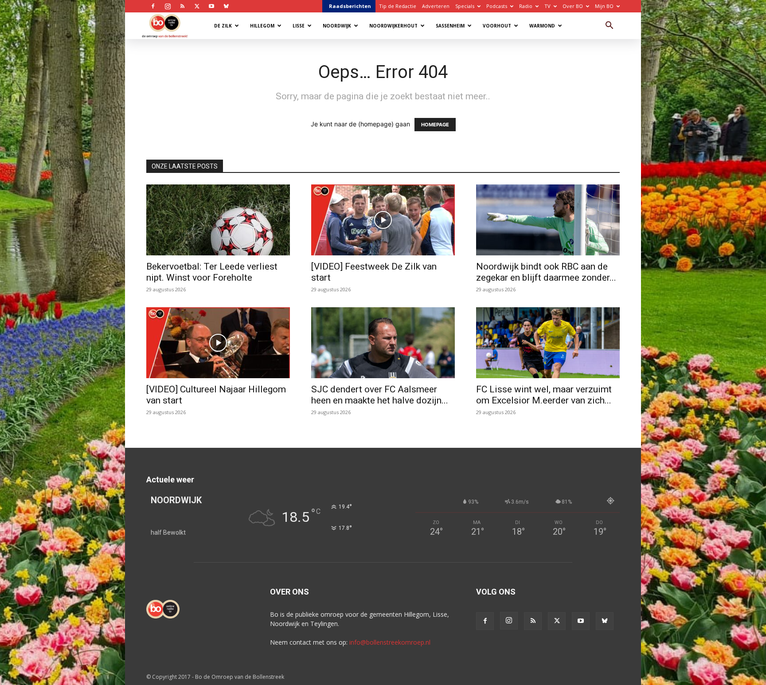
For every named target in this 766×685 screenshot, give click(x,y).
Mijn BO (604, 6)
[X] (196, 6)
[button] (609, 26)
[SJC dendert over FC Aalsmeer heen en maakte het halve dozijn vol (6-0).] (383, 342)
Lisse (299, 26)
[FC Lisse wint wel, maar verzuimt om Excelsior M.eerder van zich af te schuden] (548, 342)
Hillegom (262, 26)
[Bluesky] (226, 6)
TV (547, 6)
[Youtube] (211, 6)
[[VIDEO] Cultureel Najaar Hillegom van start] (218, 342)
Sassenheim (450, 26)
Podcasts (496, 6)
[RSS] (182, 6)
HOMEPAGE (435, 124)
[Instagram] (167, 6)
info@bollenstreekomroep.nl (389, 642)
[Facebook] (153, 6)
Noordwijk (337, 26)
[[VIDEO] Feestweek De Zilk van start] (383, 219)
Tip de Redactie (397, 6)
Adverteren (435, 6)
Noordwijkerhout (393, 26)
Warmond (542, 26)
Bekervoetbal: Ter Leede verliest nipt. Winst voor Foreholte (211, 272)
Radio (525, 6)
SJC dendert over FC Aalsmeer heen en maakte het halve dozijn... (379, 395)
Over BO (573, 6)
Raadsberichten (350, 6)
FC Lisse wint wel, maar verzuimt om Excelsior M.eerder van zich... (544, 395)
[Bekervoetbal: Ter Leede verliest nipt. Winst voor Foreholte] (218, 219)
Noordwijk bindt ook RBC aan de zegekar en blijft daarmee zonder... (546, 272)
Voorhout (497, 26)
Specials (464, 6)
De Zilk (223, 26)
